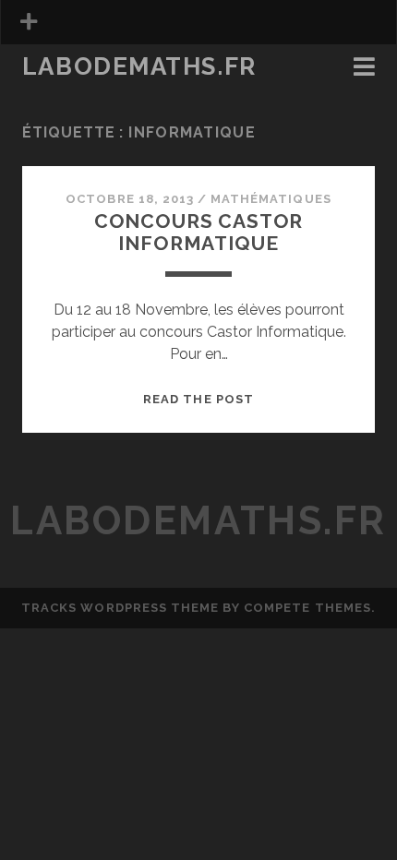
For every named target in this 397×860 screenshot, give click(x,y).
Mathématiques (271, 199)
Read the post (198, 399)
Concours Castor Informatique (199, 232)
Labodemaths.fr (139, 66)
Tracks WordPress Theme (120, 608)
